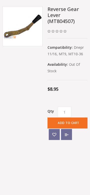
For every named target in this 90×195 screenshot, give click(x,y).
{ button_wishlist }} (54, 134)
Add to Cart (68, 123)
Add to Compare (66, 134)
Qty (51, 111)
